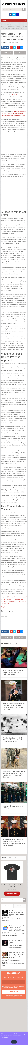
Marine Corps (16, 95)
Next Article (19, 53)
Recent (7, 906)
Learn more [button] (4, 1037)
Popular (19, 906)
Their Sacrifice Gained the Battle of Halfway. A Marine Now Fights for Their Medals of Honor (13, 740)
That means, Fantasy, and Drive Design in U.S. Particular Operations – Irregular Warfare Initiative (16, 928)
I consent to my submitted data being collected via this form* (14, 986)
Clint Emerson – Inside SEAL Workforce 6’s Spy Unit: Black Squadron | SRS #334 (16, 913)
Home (2, 24)
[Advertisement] (14, 144)
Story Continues (5, 607)
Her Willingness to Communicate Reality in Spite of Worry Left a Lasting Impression (13, 672)
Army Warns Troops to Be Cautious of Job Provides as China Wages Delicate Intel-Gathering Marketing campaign (13, 113)
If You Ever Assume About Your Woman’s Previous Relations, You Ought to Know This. (16, 955)
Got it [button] (14, 1042)
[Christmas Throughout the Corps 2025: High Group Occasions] (14, 793)
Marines (7, 24)
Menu (4, 20)
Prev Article (8, 53)
